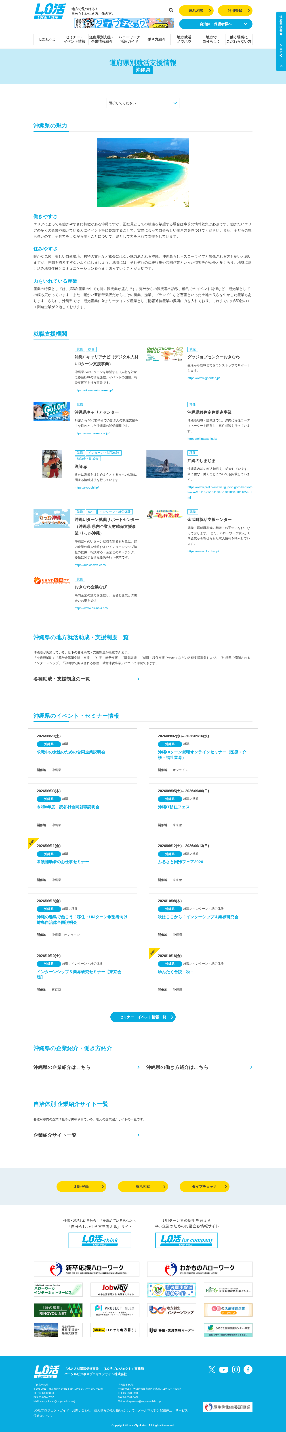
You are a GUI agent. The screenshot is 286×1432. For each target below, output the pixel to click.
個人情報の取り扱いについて (114, 1410)
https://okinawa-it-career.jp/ (94, 390)
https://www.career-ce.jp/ (92, 433)
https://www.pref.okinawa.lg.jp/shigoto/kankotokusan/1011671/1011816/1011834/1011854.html (219, 492)
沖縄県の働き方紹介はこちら (177, 1067)
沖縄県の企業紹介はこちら (62, 1067)
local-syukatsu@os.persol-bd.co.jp (57, 1401)
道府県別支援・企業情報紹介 (101, 39)
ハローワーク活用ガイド (129, 39)
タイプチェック (204, 1186)
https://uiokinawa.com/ (90, 565)
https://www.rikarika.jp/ (203, 551)
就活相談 (196, 10)
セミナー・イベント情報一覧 (143, 1017)
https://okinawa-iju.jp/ (202, 438)
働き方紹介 (157, 39)
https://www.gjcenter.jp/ (203, 378)
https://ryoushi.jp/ (87, 487)
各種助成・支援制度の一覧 (62, 678)
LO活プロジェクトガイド (51, 1410)
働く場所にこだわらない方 (238, 39)
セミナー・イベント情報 (74, 39)
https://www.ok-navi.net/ (91, 608)
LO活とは (47, 39)
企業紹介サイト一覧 (55, 1135)
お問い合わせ (81, 1410)
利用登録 (235, 10)
